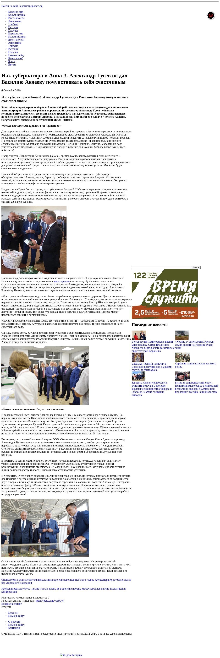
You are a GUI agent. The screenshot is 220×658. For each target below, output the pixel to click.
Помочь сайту (16, 55)
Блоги (11, 61)
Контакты (14, 627)
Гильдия (13, 30)
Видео (12, 64)
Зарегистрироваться (30, 5)
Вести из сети (16, 18)
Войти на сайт (9, 5)
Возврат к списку (11, 603)
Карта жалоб (15, 58)
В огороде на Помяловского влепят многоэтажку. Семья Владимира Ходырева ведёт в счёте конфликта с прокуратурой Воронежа (153, 346)
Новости (13, 612)
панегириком (62, 281)
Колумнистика (16, 14)
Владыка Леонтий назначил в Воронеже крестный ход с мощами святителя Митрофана (152, 366)
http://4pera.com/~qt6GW (50, 600)
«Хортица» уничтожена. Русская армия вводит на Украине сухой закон (194, 344)
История (13, 27)
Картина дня (15, 11)
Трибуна (13, 24)
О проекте (14, 621)
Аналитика (14, 21)
